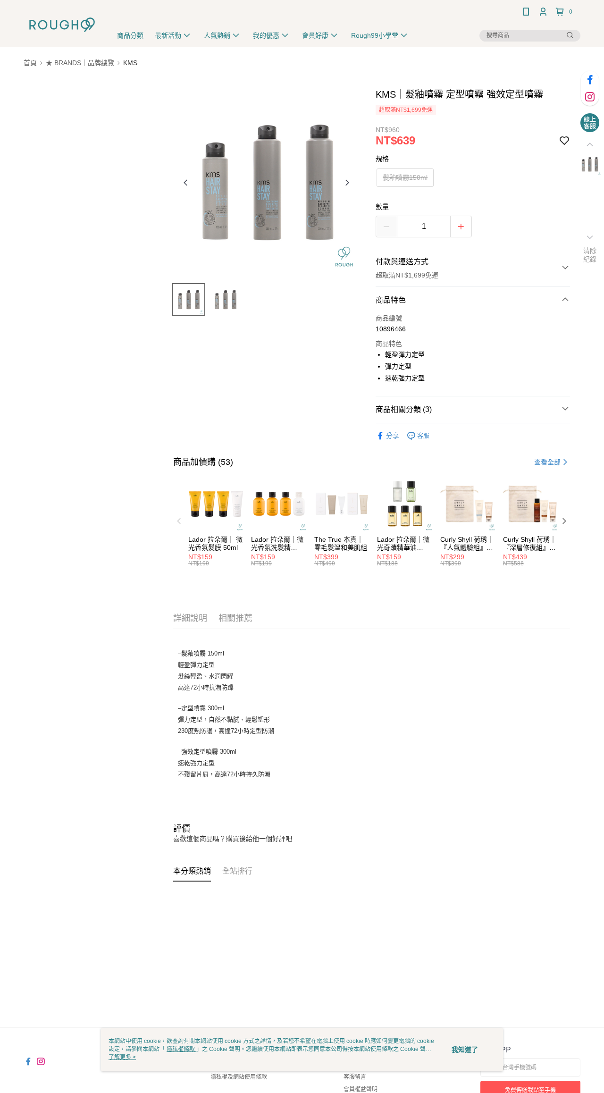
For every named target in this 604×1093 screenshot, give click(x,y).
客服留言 (355, 1077)
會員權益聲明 (361, 1089)
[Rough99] (62, 24)
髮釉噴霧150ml (405, 177)
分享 (392, 435)
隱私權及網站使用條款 (238, 1077)
